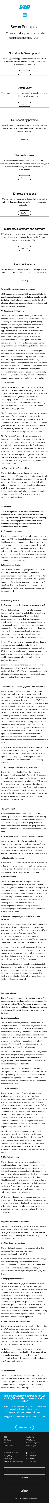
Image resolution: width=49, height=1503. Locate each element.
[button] (25, 15)
